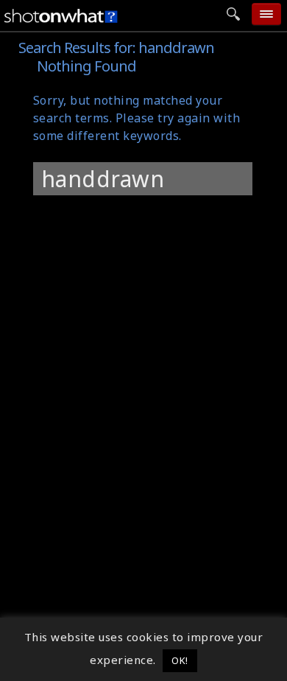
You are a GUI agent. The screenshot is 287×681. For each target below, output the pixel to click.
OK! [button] (179, 660)
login (145, 214)
